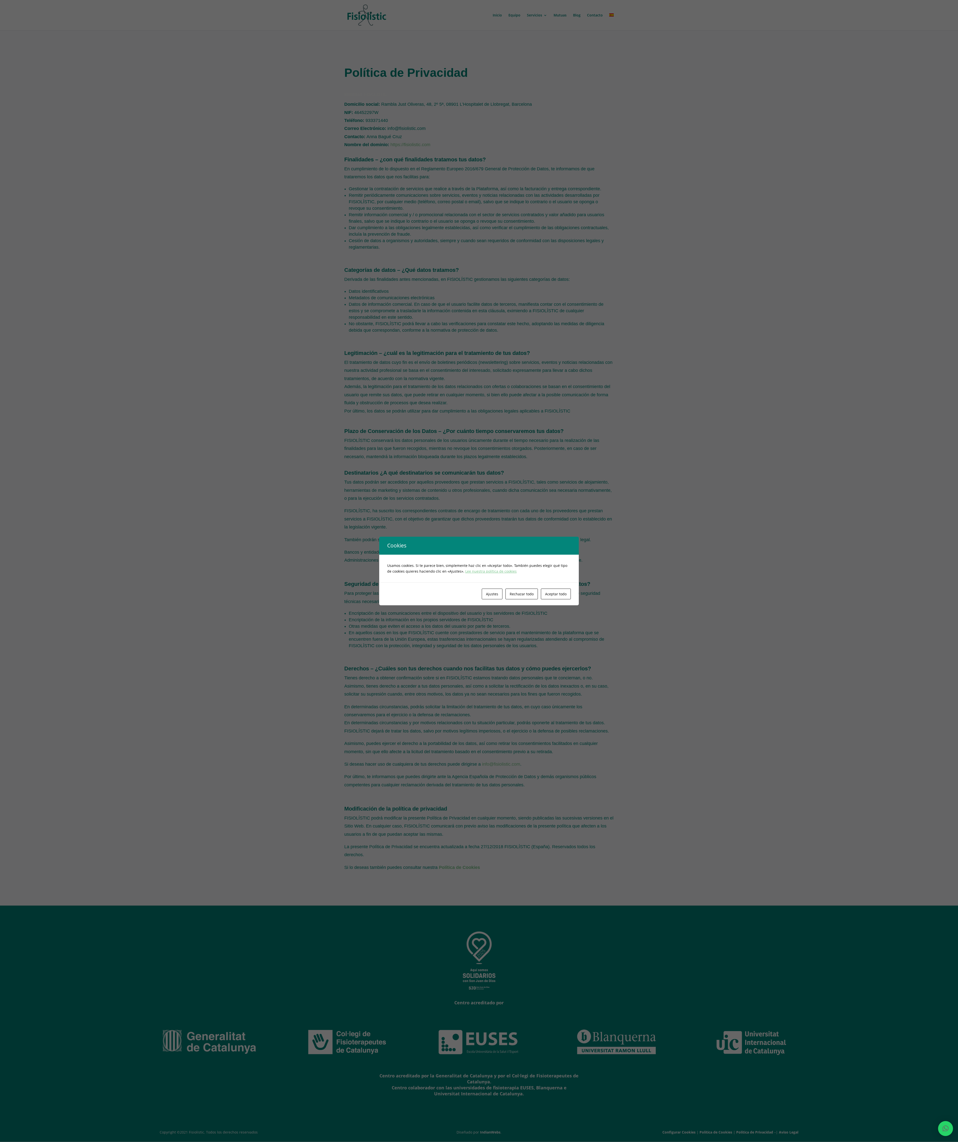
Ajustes (492, 594)
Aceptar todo (556, 594)
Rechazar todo (522, 594)
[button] (945, 1128)
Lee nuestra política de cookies (491, 571)
